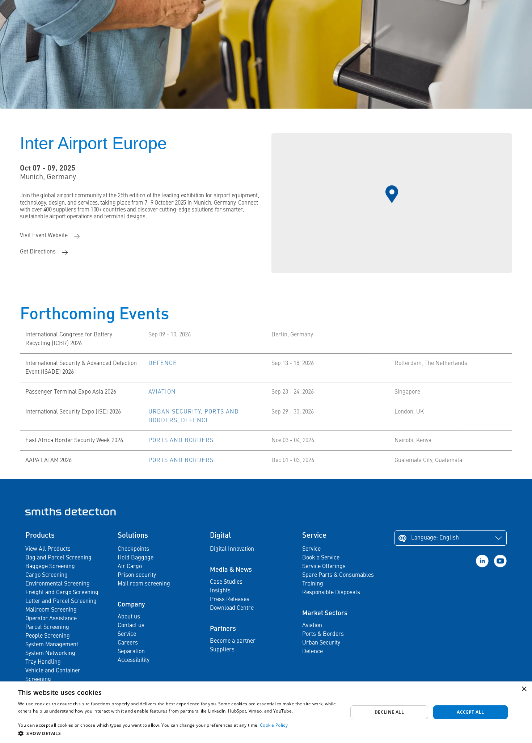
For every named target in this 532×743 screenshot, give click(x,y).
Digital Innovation (232, 549)
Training (312, 584)
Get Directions (38, 252)
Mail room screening (144, 584)
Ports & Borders (323, 634)
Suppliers (222, 650)
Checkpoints (133, 549)
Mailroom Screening (51, 610)
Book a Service (320, 558)
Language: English (435, 538)
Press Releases (229, 600)
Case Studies (226, 582)
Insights (220, 591)
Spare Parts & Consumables (338, 575)
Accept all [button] (470, 712)
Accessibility (133, 660)
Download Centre (232, 608)
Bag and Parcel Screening (58, 558)
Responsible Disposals (331, 593)
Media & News (231, 570)
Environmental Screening (57, 584)
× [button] (524, 689)
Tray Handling (43, 662)
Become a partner (233, 641)
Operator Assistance (51, 619)
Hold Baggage (135, 558)
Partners (223, 629)
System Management (51, 645)
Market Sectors (324, 613)
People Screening (47, 636)
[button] (178, 733)
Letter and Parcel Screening (61, 601)
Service (127, 634)
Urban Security (321, 643)
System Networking (50, 653)
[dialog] (266, 712)
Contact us (131, 626)
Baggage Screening (50, 567)
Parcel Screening (47, 627)
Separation (131, 652)
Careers (128, 643)
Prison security (137, 575)
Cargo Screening (46, 575)
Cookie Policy (274, 725)
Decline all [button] (389, 712)
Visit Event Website (44, 236)
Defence (312, 652)
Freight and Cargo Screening (61, 593)
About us (129, 617)
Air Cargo (130, 567)
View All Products (48, 549)
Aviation (312, 626)
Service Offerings (324, 567)
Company (131, 604)
